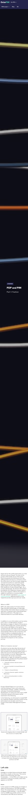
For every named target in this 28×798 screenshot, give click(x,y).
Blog (13, 6)
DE (17, 6)
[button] (13, 2)
